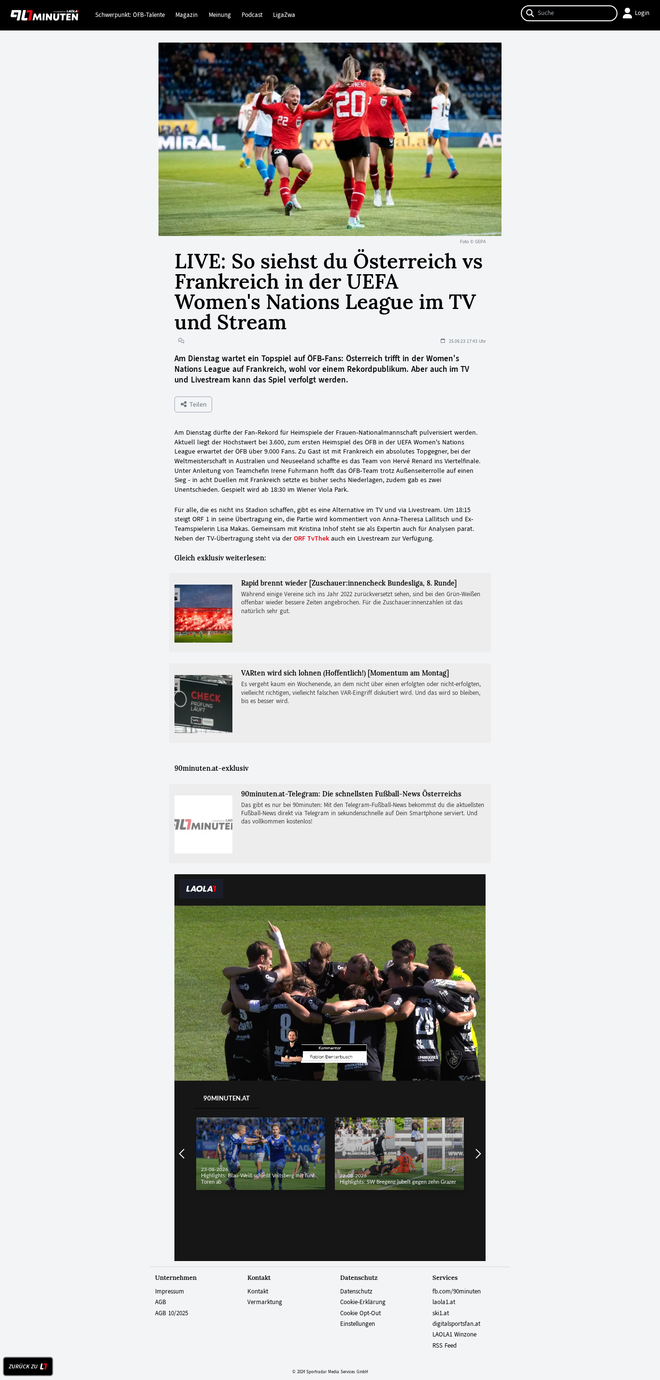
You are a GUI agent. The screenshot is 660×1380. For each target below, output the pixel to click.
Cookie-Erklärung (363, 1302)
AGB (160, 1302)
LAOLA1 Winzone (454, 1334)
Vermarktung (264, 1302)
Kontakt (257, 1291)
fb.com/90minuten (456, 1291)
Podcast (252, 15)
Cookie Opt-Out (360, 1313)
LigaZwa (284, 15)
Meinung (220, 15)
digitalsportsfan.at (456, 1324)
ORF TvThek (311, 538)
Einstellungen (357, 1324)
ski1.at (440, 1313)
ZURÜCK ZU (23, 1366)
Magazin (186, 15)
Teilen (197, 404)
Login (642, 13)
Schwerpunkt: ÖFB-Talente (130, 15)
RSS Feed (444, 1345)
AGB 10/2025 (171, 1313)
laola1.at (443, 1302)
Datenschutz (356, 1291)
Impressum (169, 1291)
